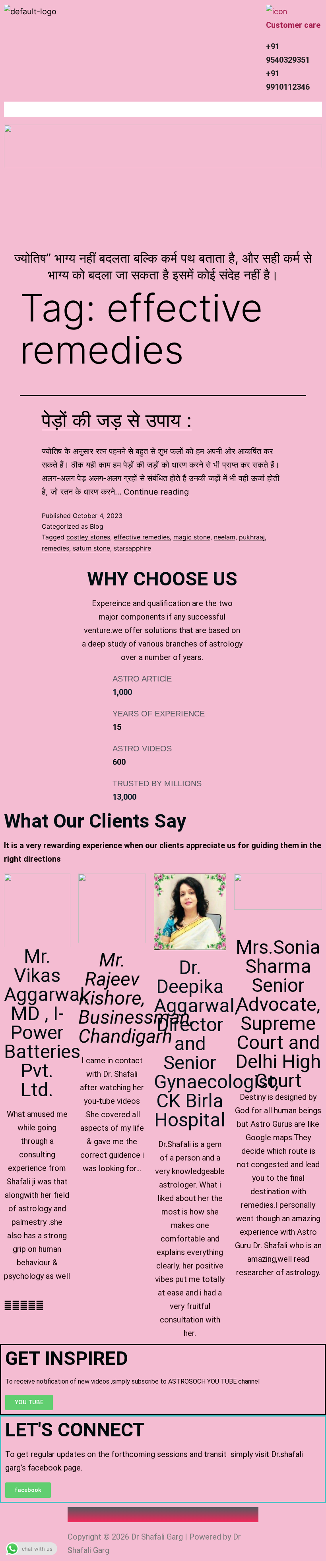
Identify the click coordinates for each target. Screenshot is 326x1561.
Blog (96, 526)
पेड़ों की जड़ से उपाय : (117, 420)
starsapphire (132, 548)
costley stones (88, 537)
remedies (55, 548)
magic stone (191, 537)
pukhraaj (252, 537)
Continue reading (156, 492)
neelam (224, 537)
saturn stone (91, 548)
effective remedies (142, 537)
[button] (163, 109)
